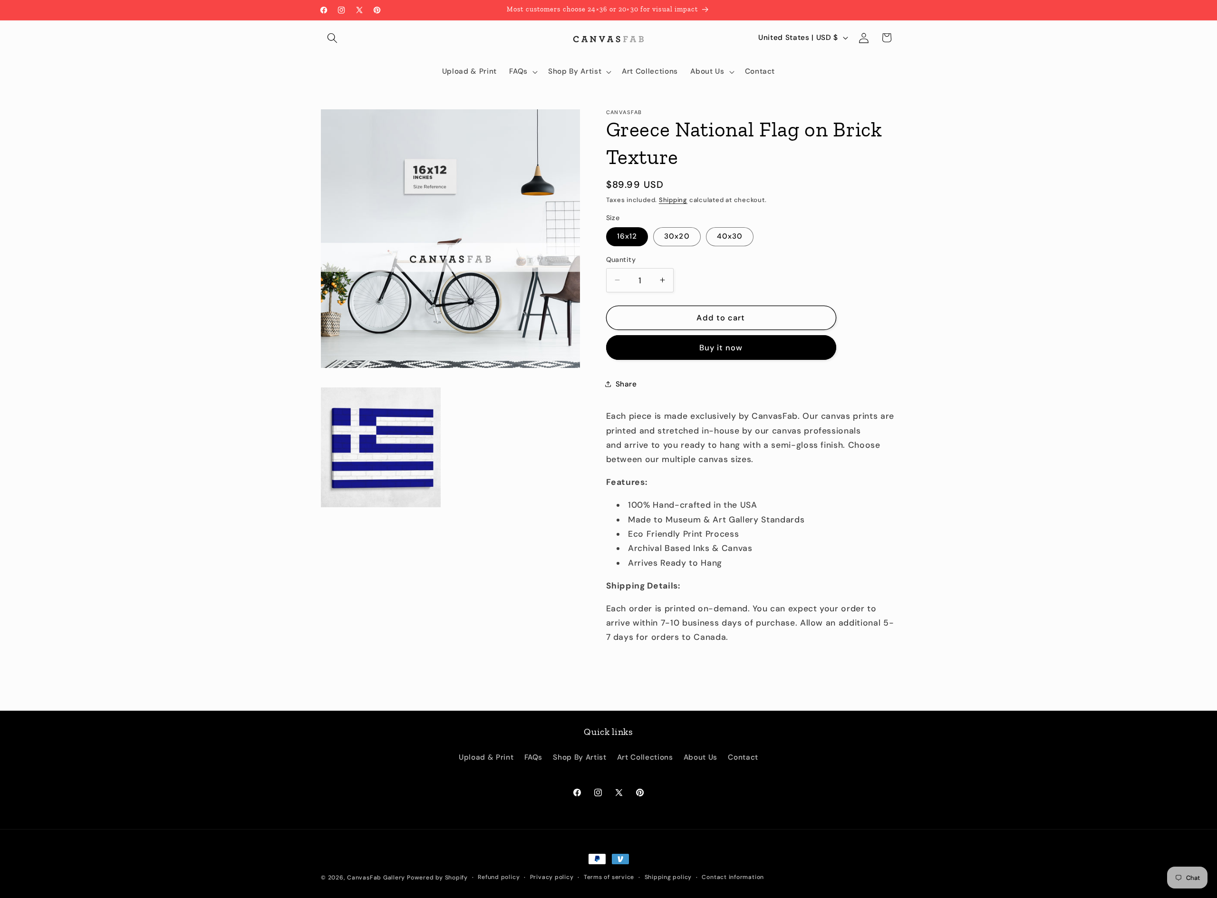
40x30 (730, 236)
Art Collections (645, 757)
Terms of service (609, 877)
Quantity (621, 259)
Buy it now (721, 347)
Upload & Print (486, 757)
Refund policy (499, 877)
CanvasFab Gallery (376, 877)
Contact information (733, 877)
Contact (743, 757)
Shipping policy (668, 877)
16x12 (627, 236)
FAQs (533, 757)
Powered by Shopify (437, 877)
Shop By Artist (579, 757)
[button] (332, 37)
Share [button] (626, 384)
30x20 (677, 236)
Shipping (673, 199)
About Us (700, 757)
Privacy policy (552, 877)
